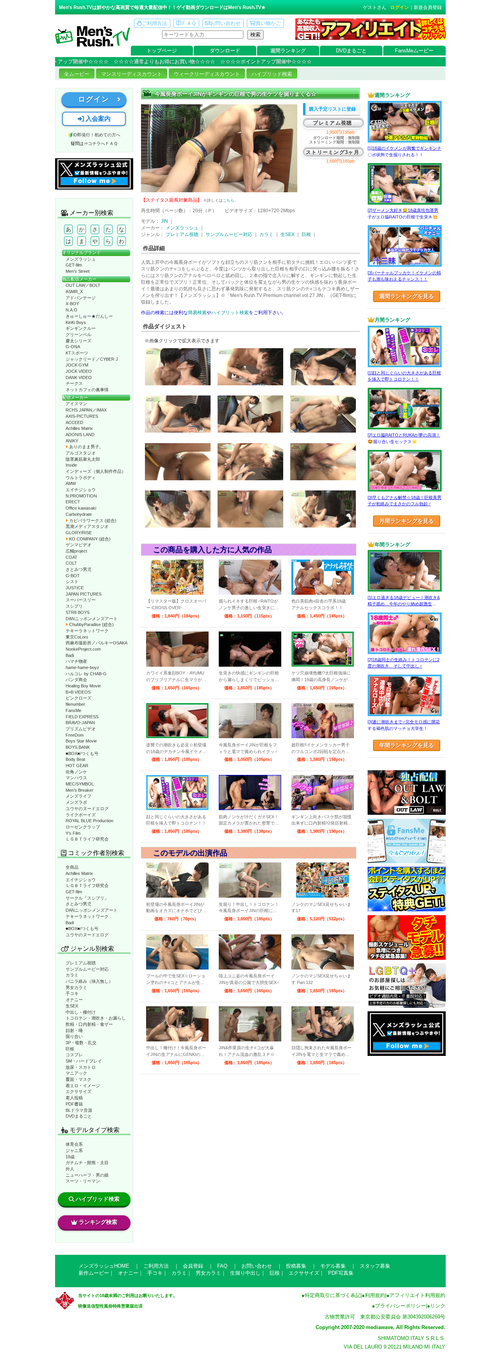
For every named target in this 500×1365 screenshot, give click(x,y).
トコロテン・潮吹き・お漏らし (96, 1018)
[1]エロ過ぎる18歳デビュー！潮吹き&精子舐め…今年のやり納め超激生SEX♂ (404, 604)
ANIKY (72, 440)
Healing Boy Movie (83, 685)
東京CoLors (77, 637)
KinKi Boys (76, 322)
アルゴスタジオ (81, 453)
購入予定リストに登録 (332, 109)
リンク (437, 1306)
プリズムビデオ (81, 728)
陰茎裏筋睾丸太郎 (83, 459)
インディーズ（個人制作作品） (96, 471)
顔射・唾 (74, 1030)
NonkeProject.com (83, 649)
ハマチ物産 (76, 661)
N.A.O (71, 310)
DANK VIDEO (79, 377)
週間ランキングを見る (406, 296)
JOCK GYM (77, 365)
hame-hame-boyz (82, 667)
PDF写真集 (341, 1273)
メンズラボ (76, 802)
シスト (72, 581)
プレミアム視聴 (81, 963)
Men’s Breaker (79, 790)
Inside (71, 465)
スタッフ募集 (375, 1266)
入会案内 (97, 118)
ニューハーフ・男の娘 (87, 1175)
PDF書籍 (74, 1104)
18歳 (70, 1156)
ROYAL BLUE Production (89, 820)
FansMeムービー (414, 51)
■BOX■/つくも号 (82, 753)
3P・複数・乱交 (81, 1042)
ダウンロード (225, 51)
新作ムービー (94, 1273)
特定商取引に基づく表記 (333, 1295)
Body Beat (75, 759)
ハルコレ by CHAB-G (86, 673)
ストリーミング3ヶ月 (332, 152)
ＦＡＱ (188, 23)
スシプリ (74, 606)
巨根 (70, 1049)
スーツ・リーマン (83, 1181)
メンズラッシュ (81, 259)
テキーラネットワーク (87, 630)
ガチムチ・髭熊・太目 (87, 1162)
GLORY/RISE (79, 532)
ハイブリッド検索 (272, 74)
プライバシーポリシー (400, 1306)
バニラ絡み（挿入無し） (89, 981)
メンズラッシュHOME (104, 1266)
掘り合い (74, 1036)
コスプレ (74, 1054)
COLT (71, 563)
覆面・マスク (78, 1079)
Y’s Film (73, 833)
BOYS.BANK (78, 747)
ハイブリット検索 (230, 312)
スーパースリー (81, 600)
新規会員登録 (428, 7)
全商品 (72, 867)
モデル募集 (333, 1266)
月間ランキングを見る (406, 521)
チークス (74, 383)
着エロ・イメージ (83, 1085)
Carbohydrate (79, 514)
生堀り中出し (245, 1273)
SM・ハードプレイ (84, 1061)
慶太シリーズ (78, 340)
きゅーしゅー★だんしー (89, 316)
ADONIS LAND (80, 434)
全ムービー (76, 74)
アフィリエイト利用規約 (417, 1295)
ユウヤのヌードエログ (87, 808)
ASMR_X (74, 291)
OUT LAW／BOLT (83, 285)
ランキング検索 (98, 1222)
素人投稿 (74, 1097)
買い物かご (268, 23)
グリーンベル (78, 334)
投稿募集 (296, 1266)
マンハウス (76, 777)
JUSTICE (75, 587)
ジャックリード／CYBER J (92, 359)
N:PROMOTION (81, 496)
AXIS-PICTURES (82, 416)
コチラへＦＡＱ (103, 143)
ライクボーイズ (81, 814)
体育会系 (74, 1144)
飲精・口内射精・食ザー (89, 1024)
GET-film (74, 265)
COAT (71, 557)
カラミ (72, 975)
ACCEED (74, 422)
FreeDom (75, 735)
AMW (71, 483)
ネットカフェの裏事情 (87, 389)
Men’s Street (77, 271)
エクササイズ (78, 1091)
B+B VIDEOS (78, 692)
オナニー (74, 999)
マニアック (76, 1073)
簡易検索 (197, 312)
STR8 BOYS (77, 612)
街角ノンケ (76, 771)
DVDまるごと (351, 51)
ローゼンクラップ (83, 827)
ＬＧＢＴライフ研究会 (87, 839)
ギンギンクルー (81, 328)
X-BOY (72, 303)
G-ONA (73, 346)
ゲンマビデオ (78, 544)
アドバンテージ (81, 297)
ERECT (73, 501)
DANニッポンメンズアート (92, 618)
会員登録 (193, 1266)
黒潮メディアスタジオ (87, 526)
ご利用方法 (154, 23)
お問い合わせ (225, 23)
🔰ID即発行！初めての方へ (94, 134)
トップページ (161, 51)
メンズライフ (78, 796)
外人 (70, 1168)
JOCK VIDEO (79, 371)
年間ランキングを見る (406, 745)
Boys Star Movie (81, 741)
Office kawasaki (81, 508)
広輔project (76, 551)
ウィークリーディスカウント (207, 74)
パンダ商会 (76, 679)
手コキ (72, 993)
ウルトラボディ (81, 477)
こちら (228, 200)
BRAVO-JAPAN (80, 722)
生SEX (72, 1006)
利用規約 (375, 1295)
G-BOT (73, 575)
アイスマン (76, 403)
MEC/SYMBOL (80, 784)
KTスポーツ (77, 353)
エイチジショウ (81, 489)
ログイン (399, 7)
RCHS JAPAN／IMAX (86, 410)
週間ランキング (288, 51)
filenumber (75, 704)
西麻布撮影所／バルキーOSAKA (96, 642)
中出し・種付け (81, 1012)
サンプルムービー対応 (87, 969)
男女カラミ (76, 987)
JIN (164, 221)
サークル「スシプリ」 (87, 898)
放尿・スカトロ (81, 1067)
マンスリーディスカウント (131, 74)
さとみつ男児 (78, 569)
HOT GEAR (77, 765)
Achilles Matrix (79, 428)
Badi (70, 655)
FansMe (73, 710)
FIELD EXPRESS (82, 716)
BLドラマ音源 (79, 1110)
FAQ (222, 1266)
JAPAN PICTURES (84, 594)
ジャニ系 (74, 1150)
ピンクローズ (78, 698)
